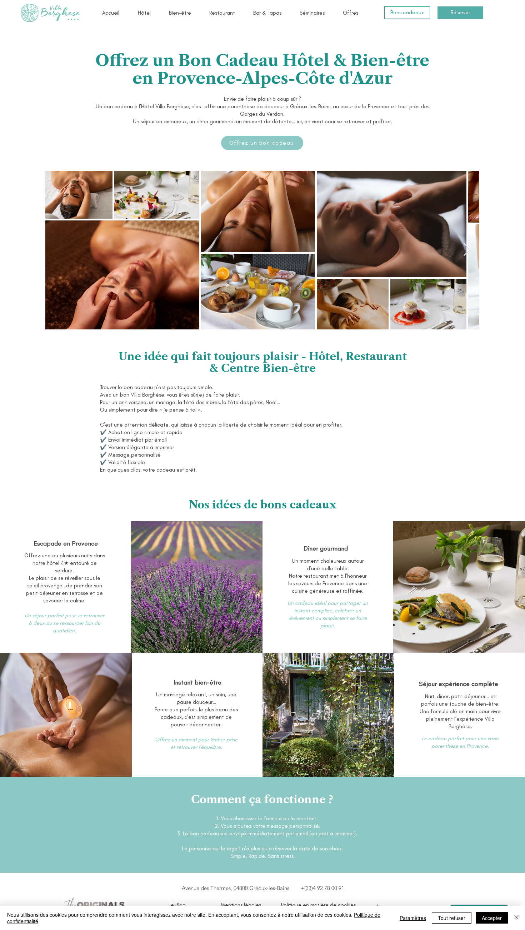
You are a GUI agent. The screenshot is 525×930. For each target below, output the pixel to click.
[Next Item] (467, 250)
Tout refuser (451, 917)
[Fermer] (516, 917)
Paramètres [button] (413, 917)
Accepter (492, 917)
